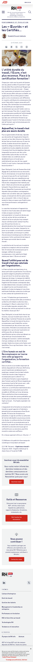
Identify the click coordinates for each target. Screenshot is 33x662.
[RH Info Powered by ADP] (16, 9)
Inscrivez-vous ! (16, 482)
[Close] (31, 649)
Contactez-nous (16, 559)
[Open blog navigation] (3, 12)
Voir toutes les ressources (16, 518)
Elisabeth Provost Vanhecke (17, 36)
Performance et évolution (15, 22)
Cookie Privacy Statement (9, 657)
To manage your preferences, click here (16, 659)
